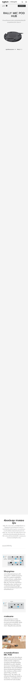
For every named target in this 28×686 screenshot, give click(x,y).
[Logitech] (10, 2)
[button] (5, 6)
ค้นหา (22, 2)
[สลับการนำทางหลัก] (26, 2)
